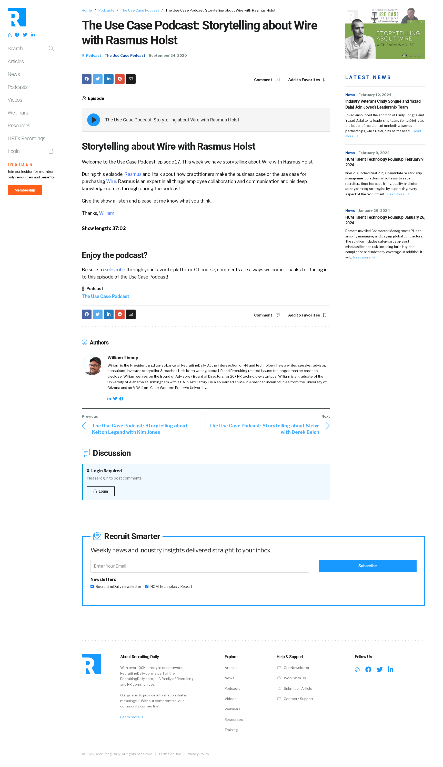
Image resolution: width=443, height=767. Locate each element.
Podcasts (17, 87)
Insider (21, 164)
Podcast (93, 55)
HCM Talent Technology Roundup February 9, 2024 (385, 162)
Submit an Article (297, 688)
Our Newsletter (296, 668)
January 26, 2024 (374, 210)
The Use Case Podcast (140, 10)
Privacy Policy (198, 754)
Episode (95, 98)
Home (87, 10)
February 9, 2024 (374, 153)
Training (231, 730)
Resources (19, 125)
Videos (15, 100)
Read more (396, 194)
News (14, 74)
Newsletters (103, 579)
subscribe (115, 269)
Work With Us (294, 678)
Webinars (18, 113)
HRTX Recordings (26, 138)
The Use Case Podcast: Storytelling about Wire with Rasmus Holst (172, 119)
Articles (16, 61)
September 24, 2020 (168, 55)
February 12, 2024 (374, 95)
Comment (263, 80)
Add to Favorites (304, 80)
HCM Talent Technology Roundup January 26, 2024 (385, 220)
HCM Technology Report (171, 586)
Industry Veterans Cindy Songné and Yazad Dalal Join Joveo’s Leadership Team (383, 104)
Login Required (106, 470)
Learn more (130, 717)
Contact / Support (298, 699)
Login (14, 151)
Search (15, 48)
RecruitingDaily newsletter (118, 586)
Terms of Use (169, 754)
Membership (25, 190)
